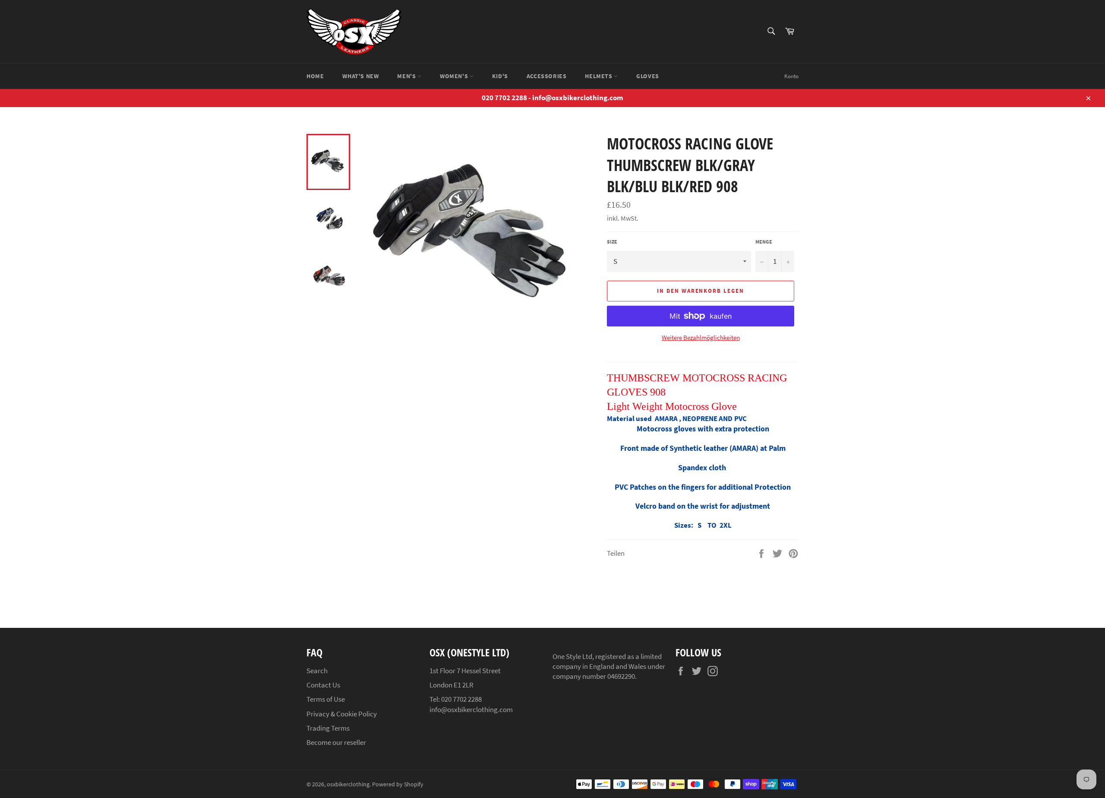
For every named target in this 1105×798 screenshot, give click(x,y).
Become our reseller (336, 742)
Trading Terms (328, 728)
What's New (360, 76)
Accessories (547, 76)
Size (612, 241)
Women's (455, 76)
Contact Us (323, 685)
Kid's (500, 76)
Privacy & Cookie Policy (341, 714)
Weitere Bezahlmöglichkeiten (701, 337)
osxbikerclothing (348, 784)
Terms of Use (325, 699)
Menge (763, 241)
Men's (407, 76)
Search (317, 670)
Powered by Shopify (397, 784)
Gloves (647, 76)
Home (315, 76)
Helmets (599, 76)
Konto (791, 76)
